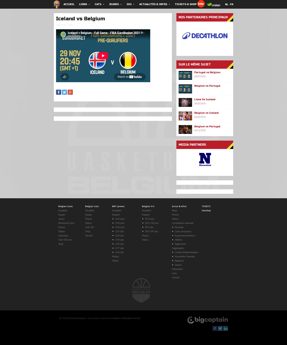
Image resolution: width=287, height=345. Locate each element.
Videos (88, 223)
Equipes (116, 214)
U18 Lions (120, 223)
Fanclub (89, 235)
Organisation (178, 248)
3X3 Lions (149, 218)
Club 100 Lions (65, 239)
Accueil (69, 4)
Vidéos (61, 231)
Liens (174, 273)
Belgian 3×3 (148, 206)
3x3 (129, 4)
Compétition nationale (183, 223)
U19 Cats (119, 239)
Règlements (180, 244)
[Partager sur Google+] (70, 92)
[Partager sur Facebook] (58, 92)
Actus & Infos (179, 206)
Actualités (63, 210)
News (174, 210)
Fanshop (206, 210)
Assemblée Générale (185, 256)
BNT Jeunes (118, 206)
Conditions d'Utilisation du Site (125, 318)
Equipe (61, 214)
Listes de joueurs (183, 231)
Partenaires (177, 269)
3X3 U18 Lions (152, 223)
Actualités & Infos (153, 4)
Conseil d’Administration (186, 252)
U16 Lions (120, 227)
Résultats (179, 227)
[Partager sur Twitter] (64, 92)
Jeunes (114, 4)
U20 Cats (119, 235)
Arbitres (178, 239)
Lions (83, 4)
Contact (176, 277)
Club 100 (89, 227)
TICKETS (206, 206)
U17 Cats (119, 248)
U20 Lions (120, 218)
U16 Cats (119, 252)
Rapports (179, 260)
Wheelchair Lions (66, 223)
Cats (98, 4)
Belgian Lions (65, 206)
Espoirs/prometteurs (185, 235)
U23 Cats (119, 231)
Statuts (178, 264)
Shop (60, 244)
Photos (61, 227)
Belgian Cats (92, 206)
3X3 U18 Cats (151, 231)
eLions (61, 218)
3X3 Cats (149, 227)
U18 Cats (119, 244)
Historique (63, 235)
